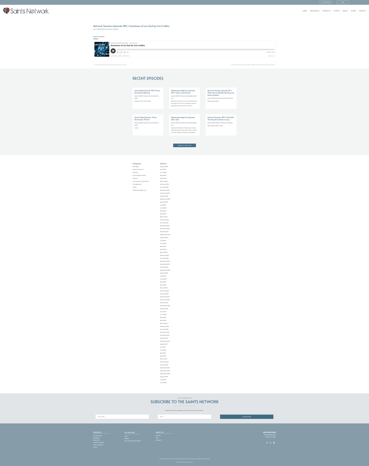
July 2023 (163, 276)
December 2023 (165, 261)
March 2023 (163, 288)
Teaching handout (98, 36)
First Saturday (98, 445)
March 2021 (163, 359)
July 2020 (163, 379)
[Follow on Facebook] (267, 443)
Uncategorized (137, 184)
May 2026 (163, 175)
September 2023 (165, 270)
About (345, 11)
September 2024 (165, 234)
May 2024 (163, 246)
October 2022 (164, 302)
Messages (136, 166)
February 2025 (164, 220)
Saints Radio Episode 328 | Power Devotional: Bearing (147, 91)
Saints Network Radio (139, 175)
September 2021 (165, 341)
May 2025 (163, 211)
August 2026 (164, 166)
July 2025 (163, 205)
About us (159, 432)
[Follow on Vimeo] (274, 443)
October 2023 (164, 267)
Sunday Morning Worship (140, 181)
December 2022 (165, 297)
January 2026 (164, 187)
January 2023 (164, 294)
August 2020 (164, 376)
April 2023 (163, 285)
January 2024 (164, 258)
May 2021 (163, 353)
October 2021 (164, 338)
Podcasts (327, 11)
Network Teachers (107, 29)
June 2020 (163, 382)
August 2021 (164, 344)
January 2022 (164, 329)
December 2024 (165, 226)
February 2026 (164, 184)
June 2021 (163, 350)
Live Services (325, 2)
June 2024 (163, 243)
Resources (315, 11)
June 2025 (163, 208)
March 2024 (163, 252)
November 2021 (164, 335)
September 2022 (165, 305)
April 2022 (163, 320)
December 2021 (164, 332)
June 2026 (163, 172)
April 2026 (163, 178)
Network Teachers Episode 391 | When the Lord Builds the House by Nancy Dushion (220, 92)
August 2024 (164, 237)
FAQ (157, 438)
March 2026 (163, 181)
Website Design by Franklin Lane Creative (198, 458)
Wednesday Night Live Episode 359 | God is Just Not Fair (183, 91)
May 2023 (163, 282)
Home (305, 11)
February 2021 (164, 362)
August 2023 (164, 273)
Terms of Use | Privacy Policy (184, 462)
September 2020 (165, 373)
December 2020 (165, 368)
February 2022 (164, 326)
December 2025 (165, 190)
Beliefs (158, 435)
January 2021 (164, 365)
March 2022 (163, 323)
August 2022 (164, 308)
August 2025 (164, 202)
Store (353, 11)
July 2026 (163, 169)
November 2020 (165, 371)
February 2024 (164, 255)
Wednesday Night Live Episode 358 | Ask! (183, 118)
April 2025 (163, 214)
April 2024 (163, 249)
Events (337, 11)
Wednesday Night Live (139, 190)
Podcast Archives (184, 145)
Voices (135, 187)
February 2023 (164, 291)
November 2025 (165, 193)
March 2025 (163, 217)
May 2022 (163, 317)
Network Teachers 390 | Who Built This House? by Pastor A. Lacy (220, 118)
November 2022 (165, 300)
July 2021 (163, 347)
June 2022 (163, 314)
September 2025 (165, 199)
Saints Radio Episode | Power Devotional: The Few (145, 118)
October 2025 (164, 196)
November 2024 (165, 228)
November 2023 (165, 264)
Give (343, 2)
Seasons (135, 178)
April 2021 (163, 356)
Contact (362, 11)
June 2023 (163, 279)
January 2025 (164, 223)
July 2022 (163, 311)
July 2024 (163, 240)
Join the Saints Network (133, 441)
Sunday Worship (98, 442)
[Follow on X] (270, 443)
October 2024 (164, 231)
